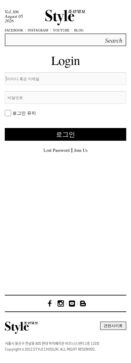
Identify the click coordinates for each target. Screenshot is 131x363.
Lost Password (57, 150)
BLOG (79, 30)
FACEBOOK (14, 30)
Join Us (80, 150)
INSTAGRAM (38, 30)
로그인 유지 (24, 113)
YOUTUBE (61, 30)
